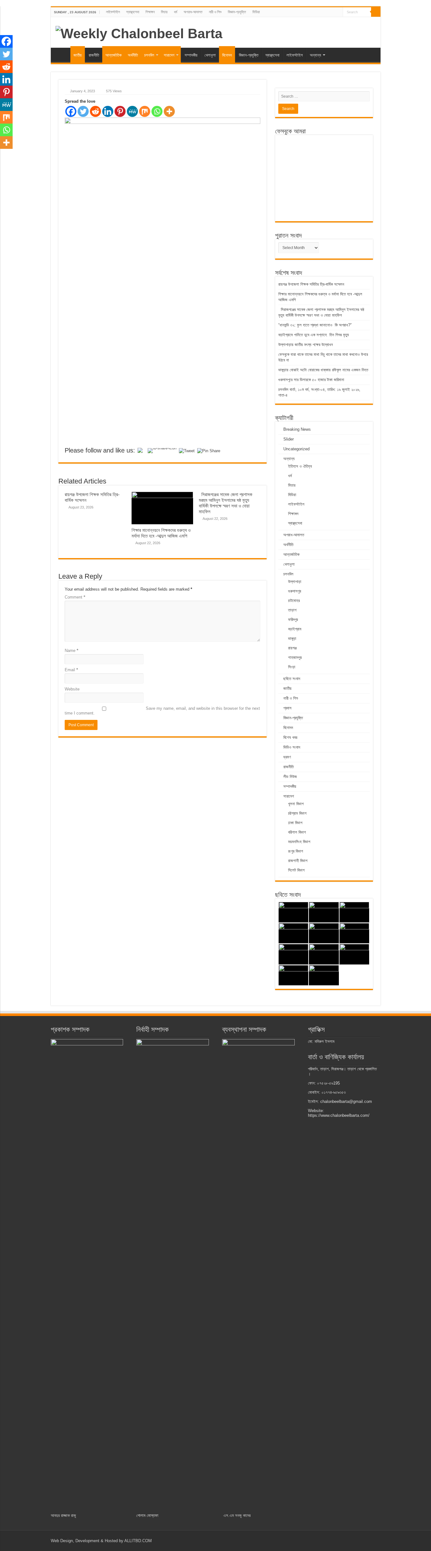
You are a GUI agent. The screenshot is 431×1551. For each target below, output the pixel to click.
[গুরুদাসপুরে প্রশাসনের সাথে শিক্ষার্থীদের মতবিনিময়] (324, 933)
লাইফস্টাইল (113, 12)
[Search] (376, 12)
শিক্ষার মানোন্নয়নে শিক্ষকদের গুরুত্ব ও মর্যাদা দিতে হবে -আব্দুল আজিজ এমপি (161, 532)
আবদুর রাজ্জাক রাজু (63, 1515)
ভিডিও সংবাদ (291, 747)
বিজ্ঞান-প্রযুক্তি (237, 12)
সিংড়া (291, 667)
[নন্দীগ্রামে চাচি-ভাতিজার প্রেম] (324, 912)
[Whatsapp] (156, 111)
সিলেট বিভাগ (296, 870)
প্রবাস (287, 708)
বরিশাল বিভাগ (297, 832)
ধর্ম (175, 12)
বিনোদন (227, 55)
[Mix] (144, 111)
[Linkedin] (107, 111)
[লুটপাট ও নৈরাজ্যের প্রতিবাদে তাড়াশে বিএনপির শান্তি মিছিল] (354, 912)
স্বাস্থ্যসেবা (132, 12)
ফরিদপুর (293, 619)
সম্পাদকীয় (191, 55)
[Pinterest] (120, 111)
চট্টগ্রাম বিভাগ (297, 813)
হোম (62, 54)
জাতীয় (78, 55)
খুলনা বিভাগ (296, 803)
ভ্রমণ (287, 757)
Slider (288, 439)
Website (72, 689)
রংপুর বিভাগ (295, 851)
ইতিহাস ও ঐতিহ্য (300, 466)
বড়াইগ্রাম (294, 629)
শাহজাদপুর (295, 657)
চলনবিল (149, 55)
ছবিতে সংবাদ (291, 678)
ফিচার (164, 12)
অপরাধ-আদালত (193, 12)
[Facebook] (70, 111)
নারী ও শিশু (215, 12)
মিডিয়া (256, 12)
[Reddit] (95, 111)
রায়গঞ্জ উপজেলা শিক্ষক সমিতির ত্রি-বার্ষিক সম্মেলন (311, 284)
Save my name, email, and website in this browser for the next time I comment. (162, 710)
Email (71, 669)
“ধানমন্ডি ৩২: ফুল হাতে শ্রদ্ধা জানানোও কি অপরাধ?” (314, 325)
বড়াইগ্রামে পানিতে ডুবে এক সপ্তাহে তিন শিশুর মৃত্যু (313, 334)
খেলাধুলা (210, 55)
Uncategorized (296, 449)
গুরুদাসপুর (294, 591)
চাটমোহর (294, 600)
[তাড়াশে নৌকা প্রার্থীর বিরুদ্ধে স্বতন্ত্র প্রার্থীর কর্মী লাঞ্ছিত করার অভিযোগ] (324, 954)
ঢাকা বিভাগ (295, 822)
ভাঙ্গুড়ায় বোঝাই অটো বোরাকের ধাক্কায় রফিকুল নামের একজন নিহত (323, 370)
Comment (75, 597)
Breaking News (297, 429)
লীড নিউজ (290, 776)
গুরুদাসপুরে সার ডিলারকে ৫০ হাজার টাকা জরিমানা (311, 379)
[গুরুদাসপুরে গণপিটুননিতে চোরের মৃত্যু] (294, 933)
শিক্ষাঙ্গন (150, 12)
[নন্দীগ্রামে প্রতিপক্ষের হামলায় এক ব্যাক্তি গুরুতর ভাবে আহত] (354, 933)
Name (71, 650)
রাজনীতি (94, 55)
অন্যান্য (315, 55)
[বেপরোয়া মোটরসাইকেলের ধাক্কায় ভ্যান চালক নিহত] (294, 954)
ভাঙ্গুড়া (292, 638)
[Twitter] (83, 111)
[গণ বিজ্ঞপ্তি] (294, 975)
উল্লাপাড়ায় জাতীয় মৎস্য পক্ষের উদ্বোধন (306, 344)
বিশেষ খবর (290, 737)
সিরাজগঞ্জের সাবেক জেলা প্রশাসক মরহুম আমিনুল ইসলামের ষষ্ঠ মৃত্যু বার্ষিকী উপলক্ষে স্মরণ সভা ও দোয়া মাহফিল (225, 503)
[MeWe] (132, 111)
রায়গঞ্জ (292, 648)
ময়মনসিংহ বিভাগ (299, 841)
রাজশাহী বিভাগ (297, 860)
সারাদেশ (169, 55)
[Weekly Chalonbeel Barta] (139, 32)
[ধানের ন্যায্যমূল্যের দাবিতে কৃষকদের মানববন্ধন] (324, 975)
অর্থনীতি (133, 55)
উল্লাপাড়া (294, 581)
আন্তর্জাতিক (113, 55)
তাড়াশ (292, 610)
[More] (169, 111)
